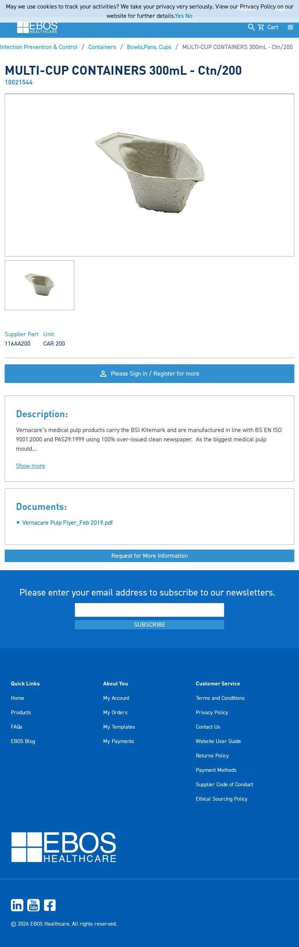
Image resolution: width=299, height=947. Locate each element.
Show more (30, 466)
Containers (102, 47)
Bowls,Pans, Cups (149, 47)
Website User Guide (218, 741)
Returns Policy (212, 755)
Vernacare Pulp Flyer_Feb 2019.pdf (67, 523)
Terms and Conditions (220, 698)
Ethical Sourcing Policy (222, 799)
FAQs (17, 727)
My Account (116, 698)
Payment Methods (216, 770)
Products (21, 712)
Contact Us (208, 727)
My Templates (119, 727)
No (188, 16)
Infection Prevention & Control (38, 47)
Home (17, 698)
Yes (179, 16)
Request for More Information (149, 556)
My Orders (115, 712)
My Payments (118, 741)
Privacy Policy (212, 712)
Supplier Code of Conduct (224, 784)
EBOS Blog (23, 741)
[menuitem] (149, 905)
